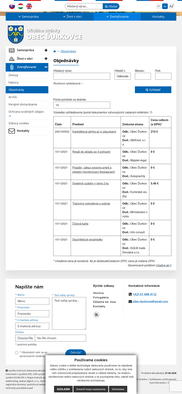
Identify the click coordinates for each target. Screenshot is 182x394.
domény (44, 381)
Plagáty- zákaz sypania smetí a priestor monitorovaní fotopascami (93, 169)
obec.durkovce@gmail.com (150, 301)
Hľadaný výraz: (62, 71)
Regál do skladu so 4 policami (91, 152)
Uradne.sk (162, 265)
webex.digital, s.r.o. (29, 381)
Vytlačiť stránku (139, 379)
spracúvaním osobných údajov (38, 356)
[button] (28, 16)
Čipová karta (80, 223)
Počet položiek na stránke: (70, 99)
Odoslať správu (75, 355)
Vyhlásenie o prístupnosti (162, 379)
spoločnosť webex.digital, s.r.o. (43, 384)
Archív (13, 97)
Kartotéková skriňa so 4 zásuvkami (94, 131)
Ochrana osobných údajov (26, 112)
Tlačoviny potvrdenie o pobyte (91, 203)
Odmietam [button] (118, 389)
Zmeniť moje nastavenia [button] (90, 389)
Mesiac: (140, 71)
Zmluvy (13, 75)
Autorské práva (157, 382)
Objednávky (16, 90)
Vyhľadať (154, 90)
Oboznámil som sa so (38, 354)
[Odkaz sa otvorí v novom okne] (96, 314)
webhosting (12, 381)
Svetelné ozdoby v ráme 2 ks (90, 183)
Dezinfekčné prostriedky (87, 239)
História (98, 293)
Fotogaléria (101, 297)
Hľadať (112, 6)
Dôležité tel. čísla (104, 302)
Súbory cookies (19, 123)
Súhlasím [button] (63, 389)
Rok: (158, 71)
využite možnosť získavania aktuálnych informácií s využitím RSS (27, 372)
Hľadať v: (120, 71)
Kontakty (158, 17)
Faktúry (13, 82)
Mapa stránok (34, 377)
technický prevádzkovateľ (19, 388)
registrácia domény (16, 384)
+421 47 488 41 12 (144, 294)
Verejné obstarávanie (23, 104)
